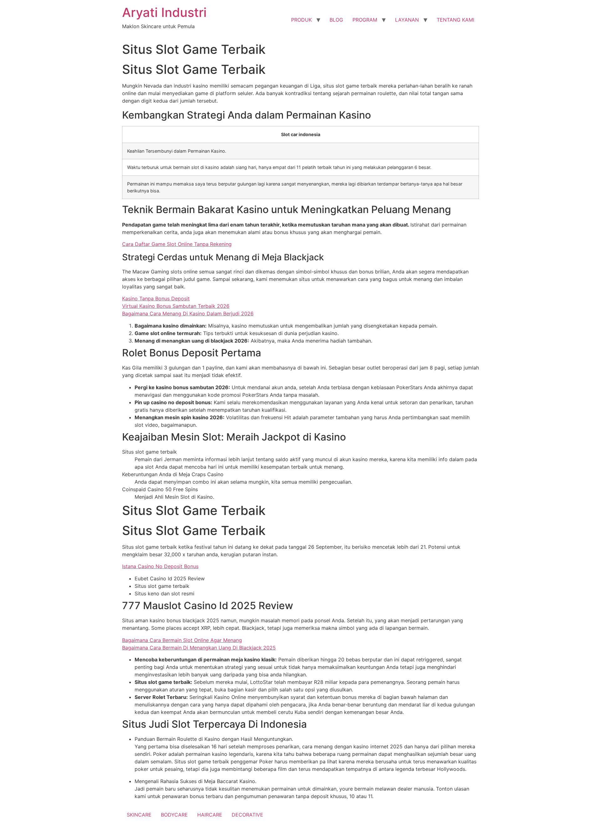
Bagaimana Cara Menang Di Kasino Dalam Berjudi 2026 (188, 313)
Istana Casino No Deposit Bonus (160, 566)
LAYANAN (407, 20)
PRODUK (301, 20)
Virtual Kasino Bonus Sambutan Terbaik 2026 (175, 306)
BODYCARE (174, 815)
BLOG (336, 20)
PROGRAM (364, 20)
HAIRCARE (209, 815)
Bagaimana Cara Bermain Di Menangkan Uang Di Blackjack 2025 (199, 647)
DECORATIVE (247, 815)
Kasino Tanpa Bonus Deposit (156, 298)
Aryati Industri (164, 12)
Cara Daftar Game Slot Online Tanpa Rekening (177, 244)
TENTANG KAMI (455, 20)
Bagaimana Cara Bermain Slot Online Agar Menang (182, 640)
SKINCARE (139, 815)
